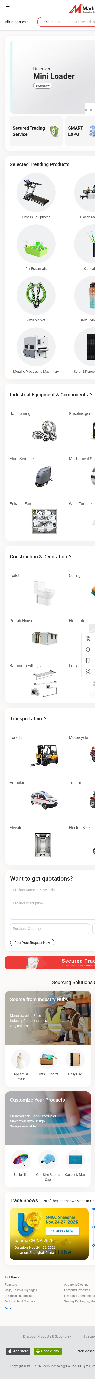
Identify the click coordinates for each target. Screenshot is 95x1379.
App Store (18, 1351)
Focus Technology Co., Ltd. (59, 1366)
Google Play (47, 1351)
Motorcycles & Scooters (20, 1301)
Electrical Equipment (18, 1296)
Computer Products (77, 1290)
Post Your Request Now (32, 942)
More (8, 1308)
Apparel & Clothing (76, 1284)
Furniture (11, 1284)
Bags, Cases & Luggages (21, 1290)
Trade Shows (24, 1200)
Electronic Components (79, 1296)
